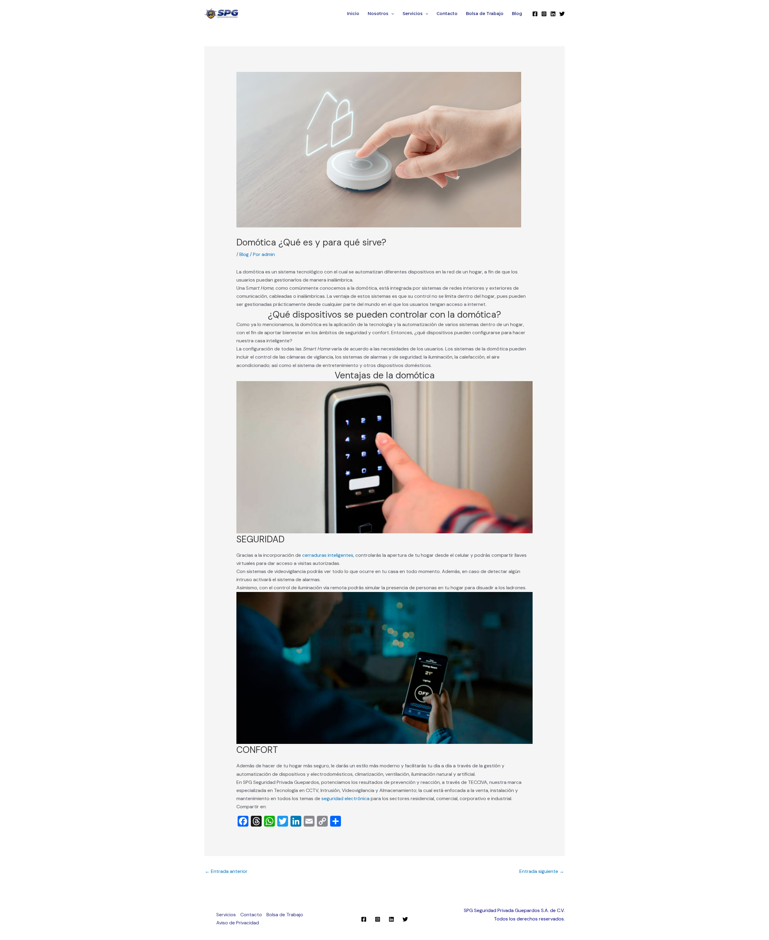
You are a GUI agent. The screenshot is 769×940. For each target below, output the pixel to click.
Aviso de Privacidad (237, 923)
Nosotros (378, 13)
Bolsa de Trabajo (484, 13)
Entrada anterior (226, 871)
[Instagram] (544, 14)
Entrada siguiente (541, 871)
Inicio (353, 13)
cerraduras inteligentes (327, 555)
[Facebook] (535, 14)
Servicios (413, 13)
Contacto (446, 13)
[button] (391, 13)
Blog (517, 13)
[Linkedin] (553, 14)
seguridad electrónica (345, 798)
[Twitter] (562, 14)
